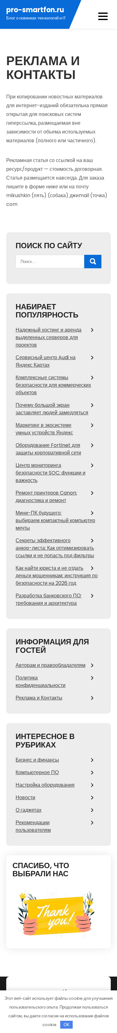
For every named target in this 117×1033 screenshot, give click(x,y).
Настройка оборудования (45, 785)
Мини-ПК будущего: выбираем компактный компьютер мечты (55, 520)
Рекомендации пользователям (33, 826)
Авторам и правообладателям (50, 665)
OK (67, 1024)
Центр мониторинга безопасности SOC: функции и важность (50, 473)
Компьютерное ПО (37, 772)
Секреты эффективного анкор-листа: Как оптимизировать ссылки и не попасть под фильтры (55, 548)
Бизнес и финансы (37, 759)
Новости (25, 797)
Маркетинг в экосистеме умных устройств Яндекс (44, 429)
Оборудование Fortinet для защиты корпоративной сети (48, 449)
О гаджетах (28, 810)
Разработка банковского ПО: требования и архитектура (48, 599)
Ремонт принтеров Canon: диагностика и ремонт (46, 496)
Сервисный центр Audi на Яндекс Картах (46, 361)
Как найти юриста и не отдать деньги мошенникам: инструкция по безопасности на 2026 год (57, 575)
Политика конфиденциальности (41, 681)
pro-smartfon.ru (35, 10)
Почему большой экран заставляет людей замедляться (52, 408)
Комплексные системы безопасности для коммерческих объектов (53, 385)
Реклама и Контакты (39, 697)
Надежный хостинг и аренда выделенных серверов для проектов (48, 337)
